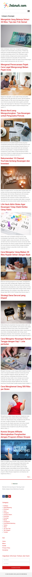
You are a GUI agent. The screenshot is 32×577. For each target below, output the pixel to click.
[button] (29, 11)
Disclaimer (5, 550)
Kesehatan (6, 516)
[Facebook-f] (3, 496)
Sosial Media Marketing (9, 523)
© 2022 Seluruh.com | (11, 574)
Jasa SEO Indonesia (22, 574)
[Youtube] (9, 496)
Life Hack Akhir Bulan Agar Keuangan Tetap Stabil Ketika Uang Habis (14, 207)
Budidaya (5, 505)
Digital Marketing (7, 507)
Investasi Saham (7, 514)
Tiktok (5, 527)
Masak (5, 520)
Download (6, 509)
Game (5, 511)
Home (4, 541)
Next (29, 477)
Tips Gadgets (6, 530)
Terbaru (5, 525)
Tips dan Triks (7, 528)
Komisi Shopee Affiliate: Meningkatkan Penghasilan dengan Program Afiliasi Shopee (15, 434)
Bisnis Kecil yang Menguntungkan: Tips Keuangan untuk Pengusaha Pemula (15, 113)
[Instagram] (6, 496)
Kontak (4, 545)
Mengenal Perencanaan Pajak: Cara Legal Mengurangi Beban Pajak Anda (15, 67)
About (4, 543)
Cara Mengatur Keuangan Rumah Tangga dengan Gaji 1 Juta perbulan (16, 341)
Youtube (5, 532)
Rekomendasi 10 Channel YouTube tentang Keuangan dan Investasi (15, 161)
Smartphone (6, 521)
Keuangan (6, 518)
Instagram (6, 513)
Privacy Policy (6, 548)
